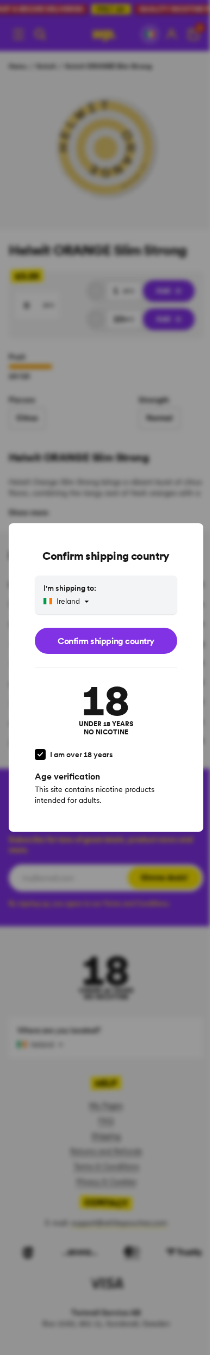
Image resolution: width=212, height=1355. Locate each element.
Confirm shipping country (106, 640)
